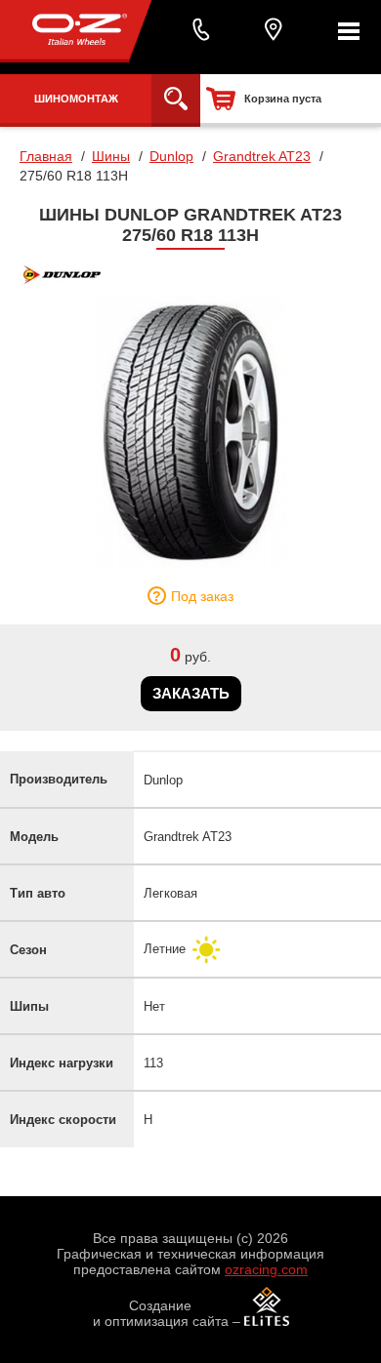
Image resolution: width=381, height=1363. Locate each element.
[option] (190, 432)
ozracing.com (266, 1269)
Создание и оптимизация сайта (161, 1313)
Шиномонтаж (76, 98)
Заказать (191, 693)
